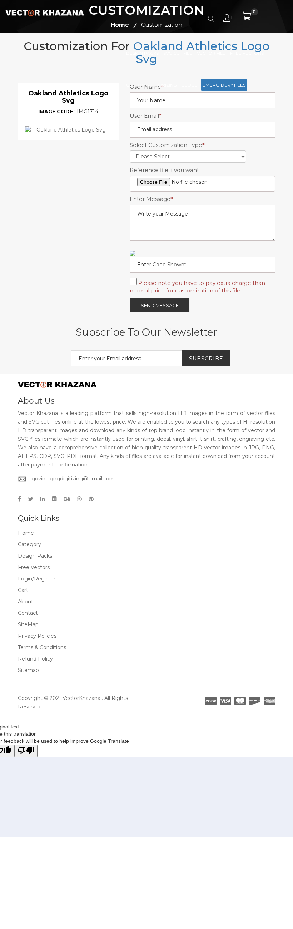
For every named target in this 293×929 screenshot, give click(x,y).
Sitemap (28, 670)
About (25, 601)
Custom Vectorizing (151, 85)
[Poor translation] (26, 751)
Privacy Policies (37, 636)
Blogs (189, 85)
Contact (28, 613)
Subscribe (206, 358)
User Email (146, 115)
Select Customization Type (167, 145)
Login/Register (36, 578)
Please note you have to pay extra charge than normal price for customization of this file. (197, 287)
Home (26, 533)
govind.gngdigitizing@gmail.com (73, 478)
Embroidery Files (224, 85)
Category (29, 544)
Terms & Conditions (42, 647)
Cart (23, 590)
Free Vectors (247, 53)
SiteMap (28, 624)
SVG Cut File (177, 53)
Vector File (211, 53)
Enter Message (151, 199)
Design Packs (142, 53)
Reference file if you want (164, 170)
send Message (160, 305)
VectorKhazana (81, 698)
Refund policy (35, 659)
